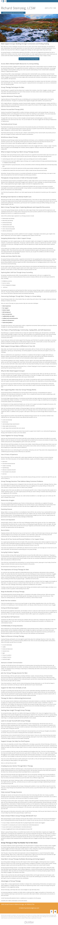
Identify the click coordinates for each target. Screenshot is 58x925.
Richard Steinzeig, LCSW (18, 8)
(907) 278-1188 (50, 8)
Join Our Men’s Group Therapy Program (29, 58)
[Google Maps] (5, 1)
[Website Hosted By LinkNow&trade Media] (29, 922)
